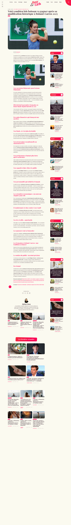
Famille (47, 2)
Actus (15, 2)
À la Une (11, 2)
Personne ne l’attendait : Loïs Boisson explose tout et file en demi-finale (30, 284)
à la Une (9, 9)
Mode (60, 2)
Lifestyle (56, 2)
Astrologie (20, 2)
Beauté (25, 2)
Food (52, 2)
